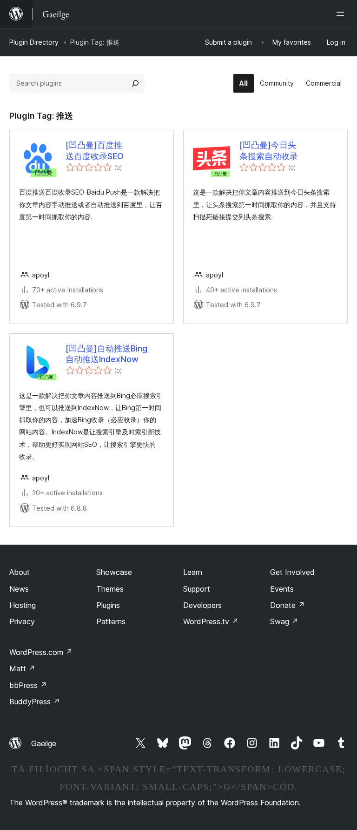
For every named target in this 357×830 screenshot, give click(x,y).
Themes (110, 589)
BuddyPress (34, 701)
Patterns (111, 621)
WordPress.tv (210, 621)
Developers (202, 605)
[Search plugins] (135, 83)
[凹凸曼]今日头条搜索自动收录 (268, 150)
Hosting (22, 605)
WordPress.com (41, 652)
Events (282, 589)
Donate (287, 605)
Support (196, 589)
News (19, 589)
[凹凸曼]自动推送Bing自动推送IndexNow (106, 354)
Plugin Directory (34, 42)
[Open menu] (342, 14)
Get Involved (292, 572)
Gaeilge (43, 743)
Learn (192, 572)
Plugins (108, 605)
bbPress (28, 685)
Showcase (114, 572)
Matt (22, 668)
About (19, 572)
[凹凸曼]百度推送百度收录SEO (95, 150)
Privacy (22, 621)
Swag (284, 621)
